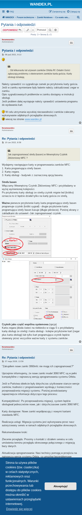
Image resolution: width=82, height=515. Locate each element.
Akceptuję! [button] (61, 486)
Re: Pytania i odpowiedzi (18, 138)
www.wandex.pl (33, 119)
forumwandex (8, 39)
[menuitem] (10, 11)
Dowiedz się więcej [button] (19, 509)
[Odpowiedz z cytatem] (71, 42)
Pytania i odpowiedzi (18, 24)
